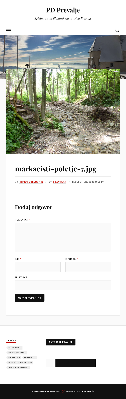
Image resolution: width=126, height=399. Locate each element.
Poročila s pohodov (20, 362)
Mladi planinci (17, 353)
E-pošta (71, 259)
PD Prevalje (63, 10)
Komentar (22, 220)
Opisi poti (30, 357)
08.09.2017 (59, 182)
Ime (18, 259)
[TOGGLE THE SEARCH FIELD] (117, 30)
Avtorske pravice (61, 342)
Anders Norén (85, 391)
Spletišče (21, 277)
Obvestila (14, 357)
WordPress (54, 391)
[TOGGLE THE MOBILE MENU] (8, 30)
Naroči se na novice (75, 362)
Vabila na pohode (19, 367)
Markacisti (15, 348)
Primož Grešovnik (31, 182)
